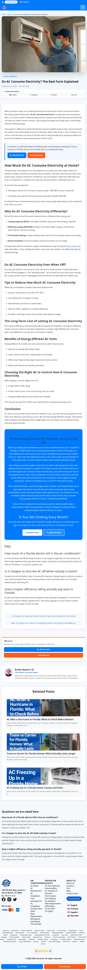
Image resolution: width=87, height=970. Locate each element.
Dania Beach (73, 930)
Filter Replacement (36, 915)
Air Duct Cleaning (52, 886)
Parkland (32, 939)
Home (4, 14)
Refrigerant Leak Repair (35, 920)
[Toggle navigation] (82, 7)
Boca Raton (15, 930)
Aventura (6, 930)
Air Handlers (50, 901)
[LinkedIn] (32, 670)
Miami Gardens (14, 937)
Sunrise (35, 941)
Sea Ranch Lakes (79, 939)
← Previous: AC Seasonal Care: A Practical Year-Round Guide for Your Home (43, 616)
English (25, 2)
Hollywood (13, 935)
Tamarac (43, 941)
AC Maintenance (36, 889)
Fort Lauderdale (32, 933)
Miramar (47, 937)
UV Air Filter (50, 908)
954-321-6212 (45, 649)
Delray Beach (20, 933)
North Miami (71, 937)
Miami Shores (37, 937)
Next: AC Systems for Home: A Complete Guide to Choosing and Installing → (43, 623)
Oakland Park (11, 939)
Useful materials (10, 76)
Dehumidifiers (51, 888)
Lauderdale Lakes (26, 935)
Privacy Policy (72, 893)
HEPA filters (50, 906)
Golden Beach (44, 933)
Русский (74, 915)
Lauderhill (55, 935)
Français (74, 908)
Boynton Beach (27, 930)
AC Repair (34, 886)
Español (74, 912)
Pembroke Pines (42, 939)
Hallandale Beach (57, 933)
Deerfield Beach (7, 933)
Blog (9, 14)
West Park (66, 941)
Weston (74, 941)
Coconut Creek (39, 930)
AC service (72, 246)
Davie (81, 930)
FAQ (68, 888)
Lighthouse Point (76, 935)
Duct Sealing (50, 898)
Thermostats (35, 924)
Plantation (54, 939)
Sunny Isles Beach (25, 941)
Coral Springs (61, 930)
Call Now (23, 966)
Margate (4, 937)
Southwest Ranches (9, 941)
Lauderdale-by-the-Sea (42, 935)
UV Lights (49, 911)
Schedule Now (11, 2)
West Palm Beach (54, 941)
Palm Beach (22, 939)
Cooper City (51, 930)
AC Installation (35, 894)
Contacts (70, 886)
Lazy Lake (64, 935)
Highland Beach (71, 933)
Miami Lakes (26, 937)
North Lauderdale (59, 937)
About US (70, 883)
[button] (43, 951)
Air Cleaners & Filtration (51, 892)
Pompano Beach (65, 939)
